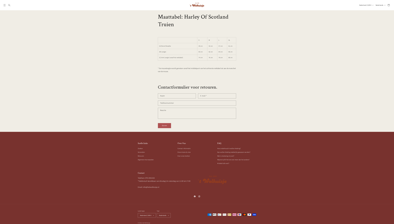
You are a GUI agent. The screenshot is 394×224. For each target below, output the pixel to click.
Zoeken (140, 148)
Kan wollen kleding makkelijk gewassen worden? (233, 152)
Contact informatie (184, 148)
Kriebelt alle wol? (223, 163)
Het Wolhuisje (146, 223)
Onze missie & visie (184, 152)
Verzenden (141, 152)
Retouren (141, 156)
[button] (4, 5)
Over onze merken (184, 156)
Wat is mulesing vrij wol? (225, 156)
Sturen (164, 125)
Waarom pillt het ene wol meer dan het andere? (233, 160)
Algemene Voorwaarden (146, 160)
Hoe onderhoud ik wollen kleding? (229, 148)
